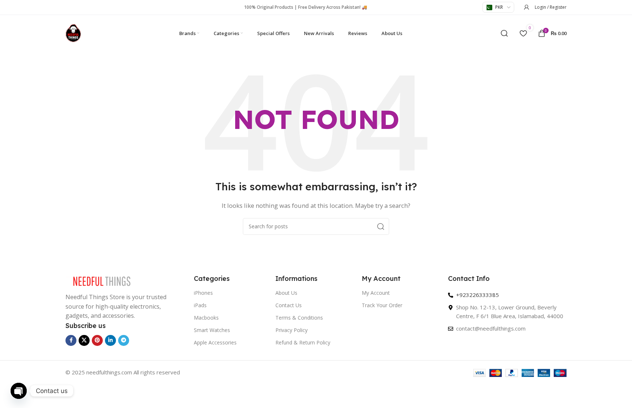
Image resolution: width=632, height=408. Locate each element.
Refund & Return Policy (302, 342)
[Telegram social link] (123, 340)
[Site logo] (73, 32)
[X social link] (84, 340)
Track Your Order (382, 305)
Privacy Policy (291, 330)
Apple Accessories (215, 342)
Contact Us (288, 305)
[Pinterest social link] (97, 340)
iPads (200, 305)
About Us (286, 292)
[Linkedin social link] (110, 340)
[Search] (504, 33)
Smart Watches (212, 330)
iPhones (203, 292)
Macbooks (206, 317)
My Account (376, 292)
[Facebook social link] (70, 340)
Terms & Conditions (299, 317)
